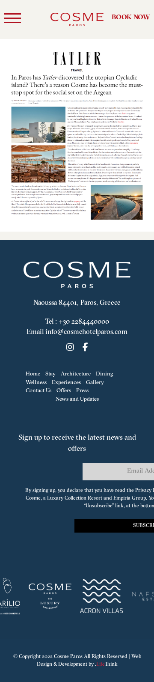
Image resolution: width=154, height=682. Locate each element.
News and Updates (77, 399)
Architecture (76, 374)
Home (33, 374)
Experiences (66, 382)
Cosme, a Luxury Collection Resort (64, 498)
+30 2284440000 (84, 322)
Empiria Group (129, 498)
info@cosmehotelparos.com (86, 332)
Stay (50, 374)
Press (82, 390)
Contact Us (38, 390)
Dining (104, 374)
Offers (63, 390)
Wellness (36, 382)
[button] (12, 19)
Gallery (95, 382)
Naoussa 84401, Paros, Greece (77, 303)
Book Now (131, 17)
